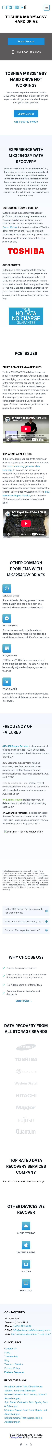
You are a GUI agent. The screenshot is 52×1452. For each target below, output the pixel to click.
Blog (6, 1360)
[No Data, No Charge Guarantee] (26, 317)
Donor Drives (9, 227)
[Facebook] (20, 1444)
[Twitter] (31, 1444)
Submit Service (26, 41)
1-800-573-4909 (22, 1326)
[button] (26, 911)
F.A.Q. (7, 1352)
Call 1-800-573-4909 (29, 52)
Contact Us (10, 1348)
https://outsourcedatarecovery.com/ (30, 1334)
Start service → (24, 1000)
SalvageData (16, 1437)
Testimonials (11, 1356)
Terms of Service (13, 1364)
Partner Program (14, 1372)
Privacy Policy (12, 1368)
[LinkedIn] (26, 1444)
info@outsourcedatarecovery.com (31, 1330)
